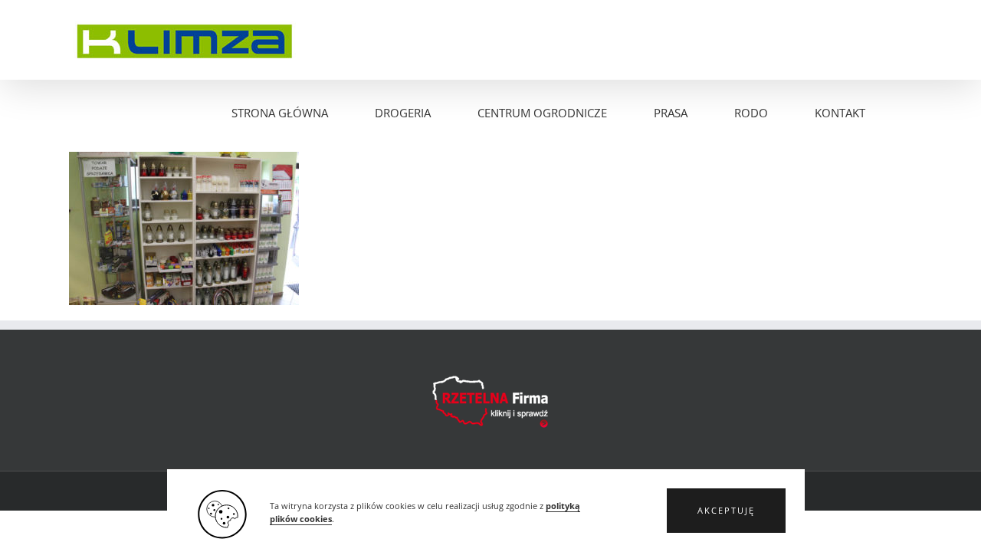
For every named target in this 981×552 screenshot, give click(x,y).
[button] (726, 510)
